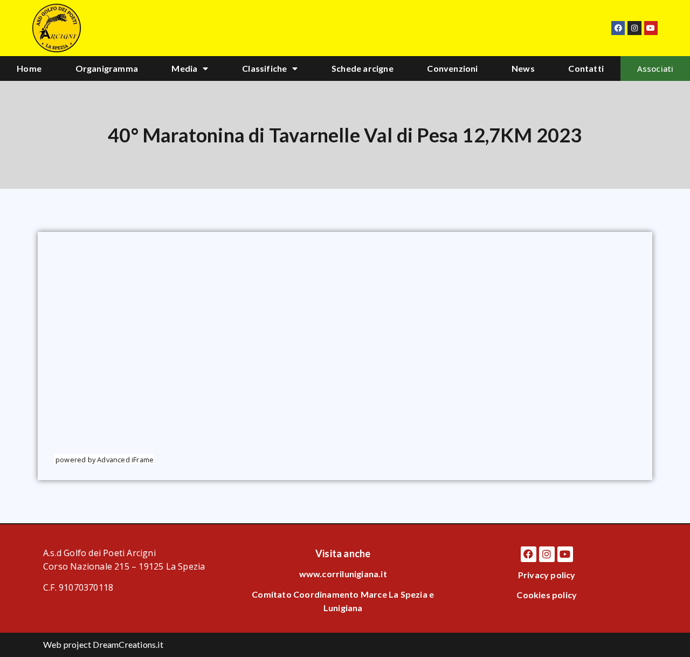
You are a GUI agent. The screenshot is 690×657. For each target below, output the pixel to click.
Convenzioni (452, 68)
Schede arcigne (363, 68)
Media (184, 68)
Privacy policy (547, 575)
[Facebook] (618, 28)
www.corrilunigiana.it (343, 574)
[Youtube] (651, 28)
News (523, 68)
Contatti (586, 68)
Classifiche (264, 68)
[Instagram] (634, 28)
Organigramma (106, 68)
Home (29, 68)
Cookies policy (546, 595)
